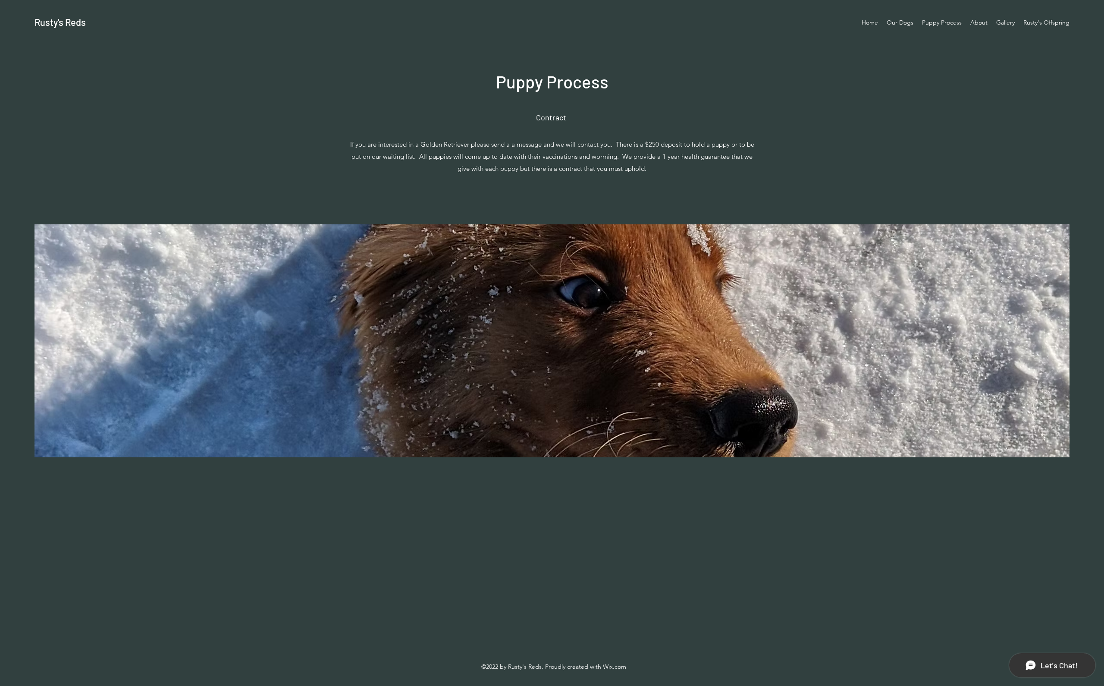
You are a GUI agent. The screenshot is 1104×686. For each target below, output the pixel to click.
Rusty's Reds (60, 22)
